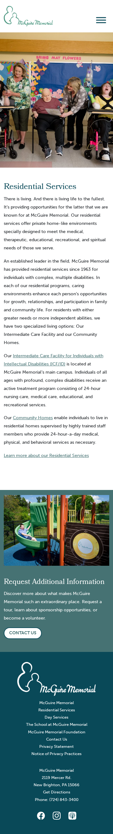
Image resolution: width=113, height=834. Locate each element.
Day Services (56, 717)
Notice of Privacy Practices (56, 753)
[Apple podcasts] (72, 816)
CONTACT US (22, 633)
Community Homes (33, 417)
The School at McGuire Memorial (56, 724)
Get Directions (56, 792)
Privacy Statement (56, 746)
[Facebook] (41, 816)
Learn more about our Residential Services (46, 455)
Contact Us (56, 739)
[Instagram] (56, 816)
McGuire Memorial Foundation (56, 732)
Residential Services (56, 710)
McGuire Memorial (56, 702)
